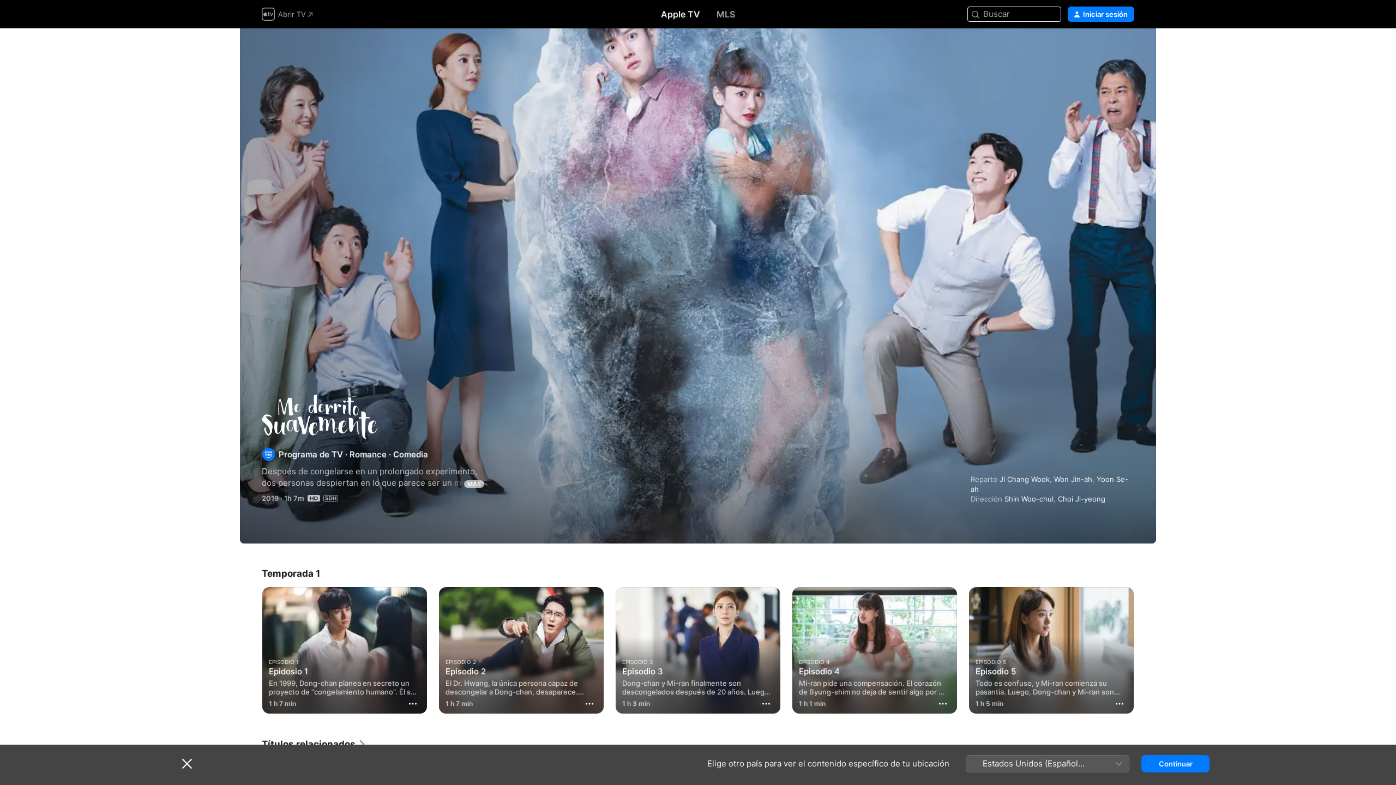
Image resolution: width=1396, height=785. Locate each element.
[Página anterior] (250, 650)
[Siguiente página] (1145, 650)
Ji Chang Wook (1025, 479)
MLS (726, 14)
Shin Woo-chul (1029, 498)
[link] (314, 744)
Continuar (1176, 763)
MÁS (474, 484)
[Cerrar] (187, 764)
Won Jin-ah (1073, 479)
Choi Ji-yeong (1081, 498)
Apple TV (680, 14)
